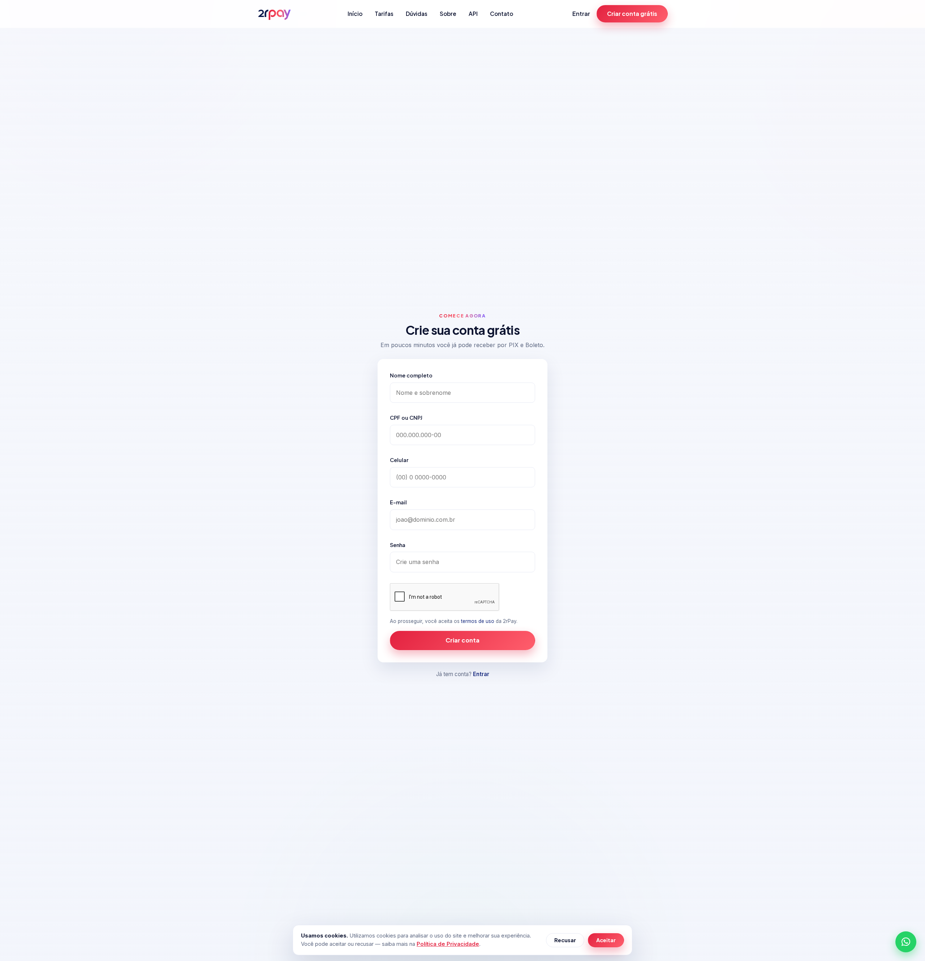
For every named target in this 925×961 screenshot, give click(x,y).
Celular (399, 460)
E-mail (398, 502)
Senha (397, 545)
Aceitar (606, 940)
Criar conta (462, 640)
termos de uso (477, 621)
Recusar (565, 940)
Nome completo (411, 375)
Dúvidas (416, 13)
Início (355, 13)
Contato (501, 13)
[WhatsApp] (905, 941)
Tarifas (384, 13)
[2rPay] (274, 14)
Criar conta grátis (632, 13)
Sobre (448, 13)
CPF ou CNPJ (406, 417)
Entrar (581, 13)
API (473, 13)
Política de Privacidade (448, 944)
